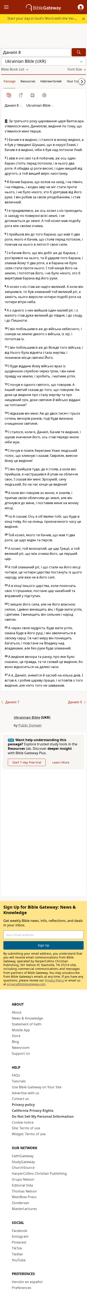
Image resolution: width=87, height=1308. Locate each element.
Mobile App (21, 1030)
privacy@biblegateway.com (26, 984)
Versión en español (27, 1281)
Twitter (17, 1254)
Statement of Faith (26, 1024)
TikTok (17, 1248)
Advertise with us (25, 1093)
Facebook (19, 1230)
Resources (27, 81)
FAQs (16, 1075)
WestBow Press (24, 1197)
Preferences (21, 1287)
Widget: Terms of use (29, 1134)
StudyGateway (23, 1162)
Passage (9, 81)
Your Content (76, 81)
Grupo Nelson (23, 1179)
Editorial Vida (22, 1185)
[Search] (79, 52)
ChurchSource (23, 1167)
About (17, 1012)
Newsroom (21, 1047)
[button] (81, 7)
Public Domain (30, 725)
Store (16, 1035)
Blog (15, 1041)
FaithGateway (23, 1156)
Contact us (20, 1098)
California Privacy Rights (32, 1110)
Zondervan (20, 1202)
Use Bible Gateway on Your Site (36, 1087)
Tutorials (19, 1081)
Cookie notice (23, 1122)
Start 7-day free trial (26, 762)
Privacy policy (23, 1104)
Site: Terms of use (26, 1128)
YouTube (19, 1260)
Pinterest (19, 1242)
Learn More (60, 762)
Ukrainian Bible (27, 717)
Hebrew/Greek (51, 81)
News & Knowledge (27, 1018)
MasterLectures (24, 1208)
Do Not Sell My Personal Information (43, 1116)
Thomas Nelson (24, 1191)
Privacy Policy (54, 980)
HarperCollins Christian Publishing (39, 1173)
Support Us (21, 1053)
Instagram (20, 1236)
